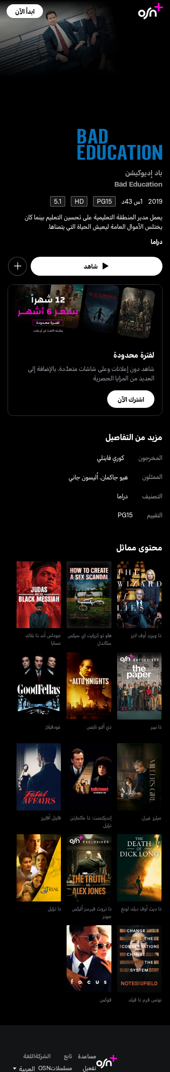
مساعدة (87, 1056)
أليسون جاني (83, 476)
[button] (25, 11)
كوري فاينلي (110, 457)
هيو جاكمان (114, 476)
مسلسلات (61, 1067)
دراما (156, 241)
